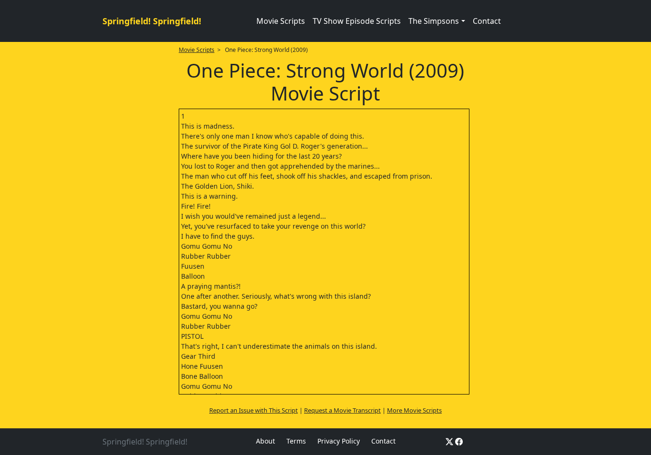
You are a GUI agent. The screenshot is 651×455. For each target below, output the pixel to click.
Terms (296, 440)
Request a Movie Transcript (342, 410)
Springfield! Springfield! (151, 21)
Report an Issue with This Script (253, 410)
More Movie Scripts (414, 410)
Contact (487, 21)
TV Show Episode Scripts (357, 21)
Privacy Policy (338, 440)
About (265, 440)
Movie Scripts (280, 21)
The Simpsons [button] (433, 21)
